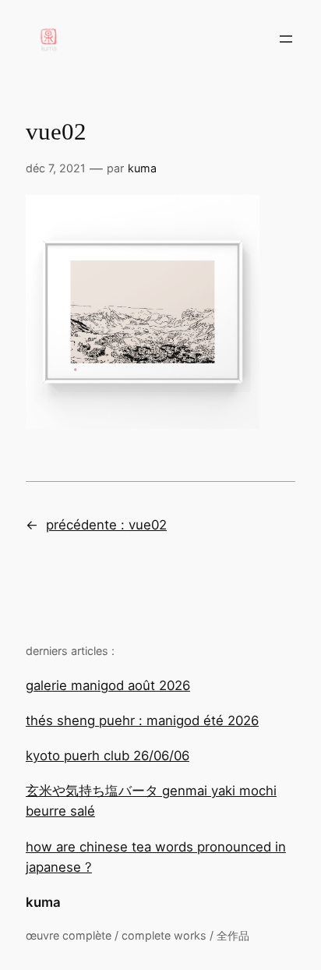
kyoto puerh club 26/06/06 (107, 755)
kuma (43, 902)
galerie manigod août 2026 (108, 685)
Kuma (142, 168)
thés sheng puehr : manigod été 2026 (142, 720)
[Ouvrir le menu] (286, 39)
